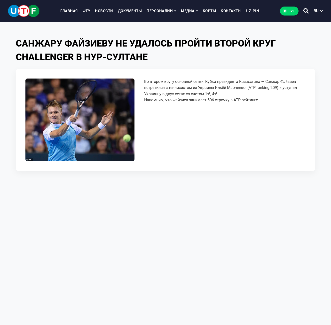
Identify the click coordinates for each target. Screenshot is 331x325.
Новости (104, 11)
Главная (69, 11)
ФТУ (86, 11)
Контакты (231, 11)
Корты (209, 11)
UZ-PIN (252, 11)
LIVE (291, 11)
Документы (130, 11)
